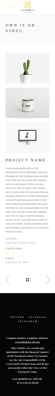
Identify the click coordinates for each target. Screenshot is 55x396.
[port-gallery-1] (28, 68)
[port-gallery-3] (28, 138)
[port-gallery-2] (28, 103)
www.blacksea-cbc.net (27, 342)
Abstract (10, 252)
